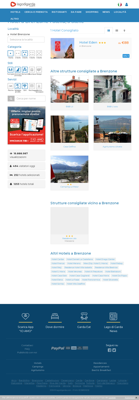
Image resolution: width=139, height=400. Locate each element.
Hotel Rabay (117, 263)
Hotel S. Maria (58, 271)
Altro (15, 18)
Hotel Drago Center (105, 259)
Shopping (92, 12)
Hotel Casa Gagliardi (80, 275)
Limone (122, 380)
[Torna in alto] (129, 390)
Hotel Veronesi (75, 271)
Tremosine (54, 385)
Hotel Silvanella (110, 279)
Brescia (77, 385)
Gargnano (102, 380)
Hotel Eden (88, 42)
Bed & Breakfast (101, 370)
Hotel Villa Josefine (76, 283)
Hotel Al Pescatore (93, 271)
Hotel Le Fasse (72, 279)
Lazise (112, 380)
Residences (100, 363)
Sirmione (80, 383)
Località (120, 12)
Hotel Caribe (58, 259)
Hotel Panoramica (91, 279)
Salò (70, 383)
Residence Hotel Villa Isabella (78, 267)
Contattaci (27, 345)
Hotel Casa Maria (101, 275)
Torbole (90, 383)
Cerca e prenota (36, 12)
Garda (79, 380)
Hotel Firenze (58, 263)
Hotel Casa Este (59, 275)
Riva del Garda (58, 383)
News (106, 12)
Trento (98, 385)
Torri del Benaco (106, 383)
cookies (112, 397)
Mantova (88, 385)
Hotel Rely (57, 267)
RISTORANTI (59, 12)
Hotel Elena (57, 279)
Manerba (29, 383)
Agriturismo (37, 370)
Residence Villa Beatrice (106, 267)
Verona (67, 385)
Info (125, 56)
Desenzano (67, 380)
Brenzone (37, 380)
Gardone (89, 380)
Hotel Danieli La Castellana (80, 259)
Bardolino (24, 380)
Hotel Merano (74, 263)
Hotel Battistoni (113, 271)
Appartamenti (101, 366)
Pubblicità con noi (27, 352)
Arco (14, 380)
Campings (37, 366)
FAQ (27, 348)
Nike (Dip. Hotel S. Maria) (96, 263)
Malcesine (16, 383)
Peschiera (42, 383)
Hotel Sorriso (58, 283)
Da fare (76, 12)
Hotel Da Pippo (119, 275)
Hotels (15, 12)
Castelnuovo (52, 380)
